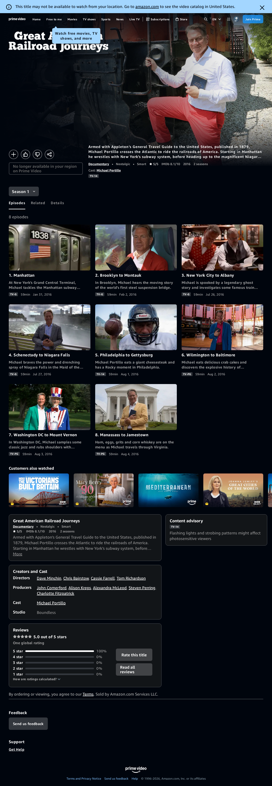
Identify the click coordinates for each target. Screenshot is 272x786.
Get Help (16, 749)
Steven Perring (142, 587)
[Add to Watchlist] (13, 154)
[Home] (17, 19)
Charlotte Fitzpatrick (55, 593)
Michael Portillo (109, 170)
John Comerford (52, 587)
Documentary (98, 164)
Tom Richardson (131, 578)
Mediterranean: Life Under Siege (168, 490)
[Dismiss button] (262, 7)
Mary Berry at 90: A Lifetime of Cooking (104, 490)
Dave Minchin (49, 578)
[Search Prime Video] (206, 19)
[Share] (49, 154)
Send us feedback (116, 778)
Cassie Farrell (103, 578)
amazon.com (147, 6)
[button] (37, 679)
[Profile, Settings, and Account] (236, 19)
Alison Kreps (79, 587)
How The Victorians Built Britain (39, 490)
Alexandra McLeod (110, 587)
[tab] (17, 202)
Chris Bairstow (76, 578)
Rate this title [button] (134, 655)
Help (135, 778)
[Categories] (229, 19)
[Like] (25, 154)
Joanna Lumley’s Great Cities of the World (233, 490)
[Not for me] (37, 154)
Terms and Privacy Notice (84, 778)
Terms (88, 694)
